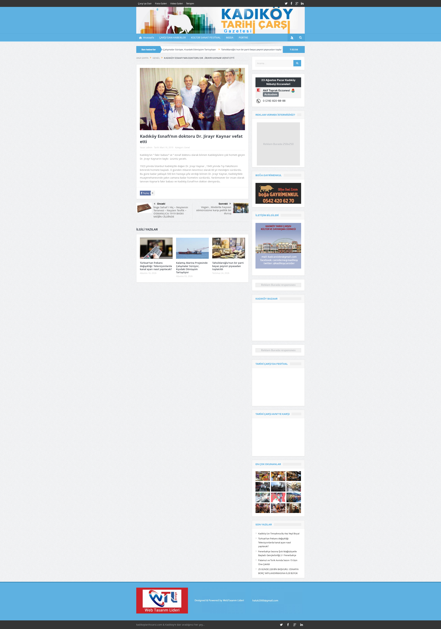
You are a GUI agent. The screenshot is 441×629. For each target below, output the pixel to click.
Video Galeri (176, 3)
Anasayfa (148, 37)
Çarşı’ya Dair (145, 3)
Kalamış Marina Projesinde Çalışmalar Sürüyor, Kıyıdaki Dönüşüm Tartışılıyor (192, 267)
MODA (229, 37)
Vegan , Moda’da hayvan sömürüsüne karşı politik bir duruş (213, 210)
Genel (187, 147)
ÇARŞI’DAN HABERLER (172, 37)
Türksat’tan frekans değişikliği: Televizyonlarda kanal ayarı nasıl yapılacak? (156, 266)
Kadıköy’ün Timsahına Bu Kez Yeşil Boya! (278, 533)
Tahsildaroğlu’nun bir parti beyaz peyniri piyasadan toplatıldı (218, 49)
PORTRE (243, 37)
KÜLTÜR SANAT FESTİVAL (206, 37)
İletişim (190, 3)
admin (149, 147)
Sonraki (223, 203)
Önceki (161, 203)
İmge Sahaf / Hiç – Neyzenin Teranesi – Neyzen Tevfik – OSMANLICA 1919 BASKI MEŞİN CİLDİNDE (170, 211)
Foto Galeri (161, 3)
